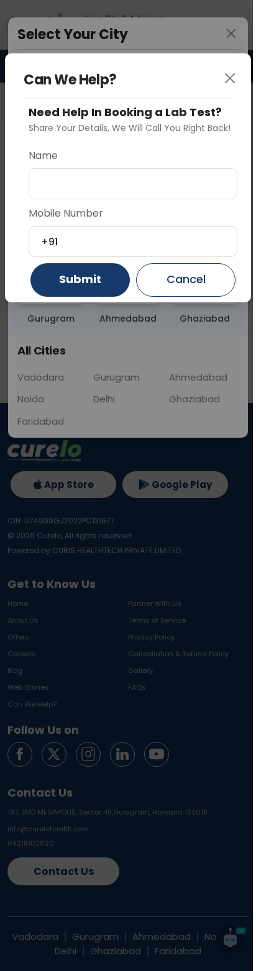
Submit (80, 279)
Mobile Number (66, 213)
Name (43, 155)
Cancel (186, 279)
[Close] (234, 85)
